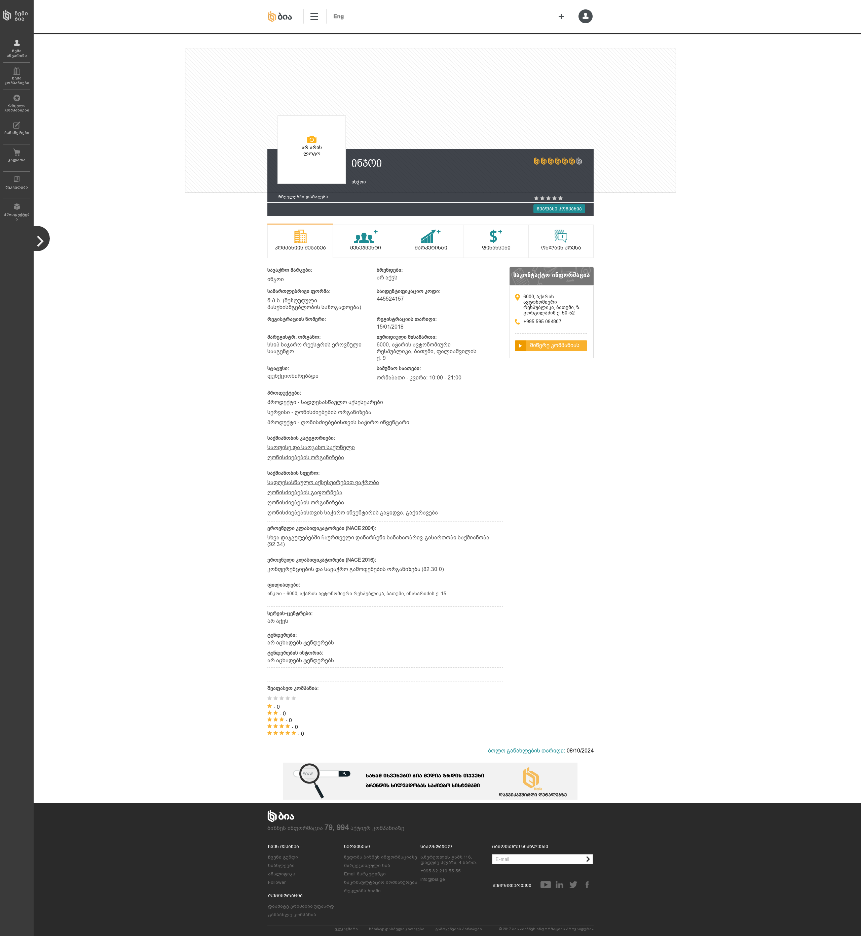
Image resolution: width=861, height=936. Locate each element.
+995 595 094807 (542, 321)
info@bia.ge (432, 879)
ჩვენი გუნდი (283, 857)
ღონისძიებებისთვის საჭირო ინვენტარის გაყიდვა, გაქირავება (352, 512)
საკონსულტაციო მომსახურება (380, 882)
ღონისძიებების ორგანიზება (305, 457)
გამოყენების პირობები (459, 929)
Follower (277, 882)
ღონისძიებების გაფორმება (304, 492)
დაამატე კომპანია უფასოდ (301, 906)
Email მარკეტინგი (365, 873)
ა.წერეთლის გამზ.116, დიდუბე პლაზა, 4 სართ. (448, 859)
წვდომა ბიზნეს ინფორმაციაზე (380, 857)
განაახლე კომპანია (292, 914)
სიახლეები (281, 865)
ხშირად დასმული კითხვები (396, 929)
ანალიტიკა (281, 873)
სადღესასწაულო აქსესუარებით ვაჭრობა (323, 482)
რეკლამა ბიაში (362, 890)
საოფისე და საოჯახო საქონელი (311, 447)
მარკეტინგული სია (367, 865)
